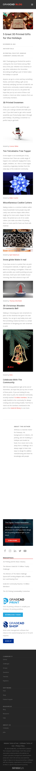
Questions (6, 672)
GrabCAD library (16, 408)
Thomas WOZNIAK (15, 301)
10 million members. (20, 397)
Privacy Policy (20, 746)
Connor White (13, 146)
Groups (5, 668)
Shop (4, 695)
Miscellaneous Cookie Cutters (17, 202)
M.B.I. (11, 375)
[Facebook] (5, 551)
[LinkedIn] (15, 551)
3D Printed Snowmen (13, 102)
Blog (4, 709)
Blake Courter (13, 198)
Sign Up (8, 641)
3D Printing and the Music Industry (14, 562)
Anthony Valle (8, 49)
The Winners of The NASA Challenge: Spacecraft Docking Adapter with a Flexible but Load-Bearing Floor (17, 576)
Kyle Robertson (14, 255)
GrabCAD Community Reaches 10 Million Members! (16, 585)
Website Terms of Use (11, 743)
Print (4, 691)
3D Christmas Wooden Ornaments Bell (14, 307)
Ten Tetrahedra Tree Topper (17, 151)
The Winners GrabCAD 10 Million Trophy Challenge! (16, 567)
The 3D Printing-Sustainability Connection (16, 591)
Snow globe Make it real (14, 259)
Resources (6, 714)
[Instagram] (10, 551)
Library (5, 659)
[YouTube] (25, 551)
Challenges (6, 664)
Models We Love (18, 56)
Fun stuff (15, 53)
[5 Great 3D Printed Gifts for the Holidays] (18, 20)
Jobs (4, 732)
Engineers (5, 681)
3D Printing (7, 53)
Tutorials (5, 676)
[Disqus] (18, 488)
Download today (13, 614)
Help (4, 718)
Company (5, 728)
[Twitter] (20, 551)
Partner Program (7, 699)
